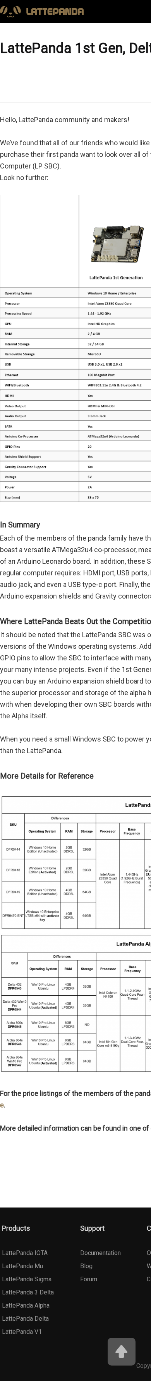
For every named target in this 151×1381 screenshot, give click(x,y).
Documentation (100, 1253)
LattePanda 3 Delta (28, 1292)
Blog (86, 1266)
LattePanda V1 (22, 1331)
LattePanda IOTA (25, 1253)
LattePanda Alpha (26, 1305)
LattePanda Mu (22, 1266)
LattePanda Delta (25, 1318)
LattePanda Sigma (26, 1279)
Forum (88, 1279)
